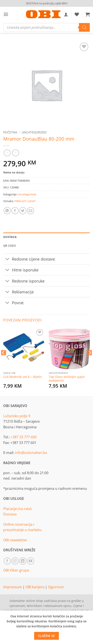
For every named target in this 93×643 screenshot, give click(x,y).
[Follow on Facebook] (7, 561)
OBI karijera (35, 587)
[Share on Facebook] (15, 210)
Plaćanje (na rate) (17, 508)
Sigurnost (56, 587)
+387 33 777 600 (24, 437)
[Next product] (7, 153)
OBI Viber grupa (16, 570)
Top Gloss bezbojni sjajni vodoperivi (67, 378)
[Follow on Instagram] (15, 561)
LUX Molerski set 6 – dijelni (22, 377)
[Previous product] (15, 153)
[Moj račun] (66, 14)
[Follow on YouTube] (30, 561)
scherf (31, 201)
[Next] (89, 361)
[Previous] (3, 361)
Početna (10, 132)
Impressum (13, 587)
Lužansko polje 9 (16, 416)
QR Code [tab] (9, 246)
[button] (5, 14)
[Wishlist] (77, 14)
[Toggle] (7, 259)
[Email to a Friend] (30, 210)
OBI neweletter (15, 540)
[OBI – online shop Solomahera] (43, 14)
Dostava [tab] (10, 237)
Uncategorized (34, 132)
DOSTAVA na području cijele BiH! (46, 3)
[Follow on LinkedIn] (22, 561)
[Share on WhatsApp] (7, 210)
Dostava (10, 514)
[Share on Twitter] (22, 210)
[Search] (84, 27)
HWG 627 (20, 201)
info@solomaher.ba (31, 452)
